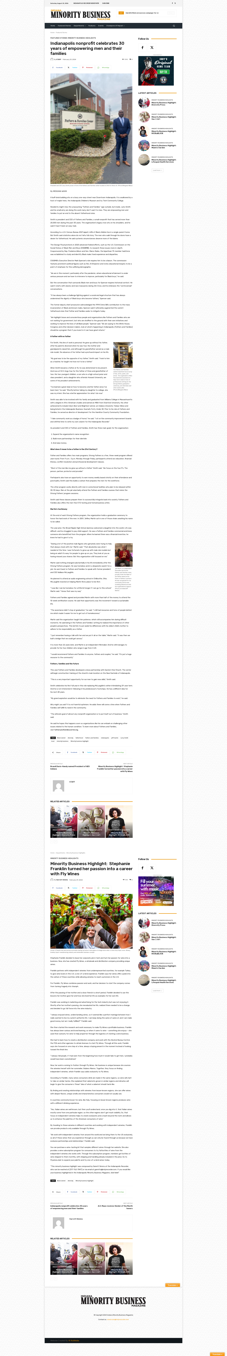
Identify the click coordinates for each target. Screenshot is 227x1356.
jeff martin (114, 738)
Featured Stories (61, 33)
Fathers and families (92, 738)
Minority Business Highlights (82, 38)
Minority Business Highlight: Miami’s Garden (164, 146)
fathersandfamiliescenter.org (66, 730)
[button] (174, 25)
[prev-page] (51, 841)
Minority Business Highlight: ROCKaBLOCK (119, 834)
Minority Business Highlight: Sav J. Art (91, 834)
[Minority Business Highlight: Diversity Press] (63, 821)
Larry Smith (124, 738)
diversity (70, 738)
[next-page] (55, 841)
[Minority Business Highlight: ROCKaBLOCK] (119, 821)
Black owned (61, 738)
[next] (172, 12)
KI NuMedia (74, 1340)
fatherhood (79, 738)
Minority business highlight (79, 741)
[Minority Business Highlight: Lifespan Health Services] (144, 159)
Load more (156, 170)
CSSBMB (84, 248)
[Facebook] (172, 3)
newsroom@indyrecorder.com (118, 1319)
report (85, 232)
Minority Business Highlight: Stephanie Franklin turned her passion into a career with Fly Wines (115, 768)
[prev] (169, 12)
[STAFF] (52, 59)
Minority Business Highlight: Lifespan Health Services (164, 161)
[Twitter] (175, 3)
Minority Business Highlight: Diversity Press (63, 834)
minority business (62, 741)
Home (52, 33)
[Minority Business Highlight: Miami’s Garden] (144, 145)
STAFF (58, 59)
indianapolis (105, 738)
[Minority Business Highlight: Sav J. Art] (91, 821)
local (52, 741)
